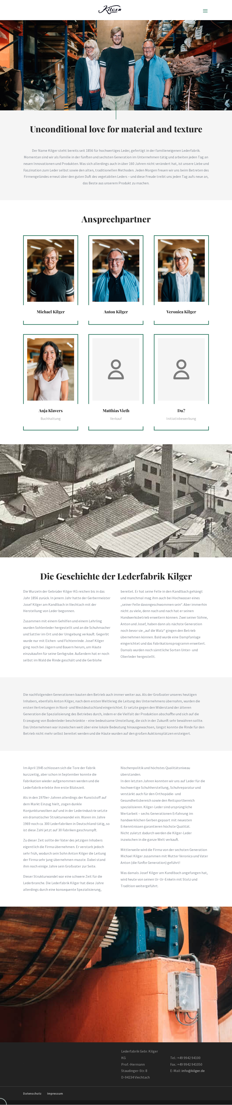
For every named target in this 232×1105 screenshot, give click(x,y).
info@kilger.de (193, 1070)
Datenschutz (32, 1093)
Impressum (55, 1093)
